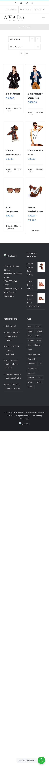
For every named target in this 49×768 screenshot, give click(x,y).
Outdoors (31, 364)
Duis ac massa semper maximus (12, 350)
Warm (30, 382)
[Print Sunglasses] (13, 190)
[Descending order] (38, 39)
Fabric (37, 336)
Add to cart (10, 110)
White (38, 382)
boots (38, 327)
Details (18, 108)
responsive (32, 368)
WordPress (24, 419)
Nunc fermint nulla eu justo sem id (11, 364)
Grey (39, 340)
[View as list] (26, 53)
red (40, 364)
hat (29, 345)
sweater (31, 378)
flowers (31, 340)
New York (31, 359)
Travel (40, 378)
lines (30, 350)
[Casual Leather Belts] (13, 133)
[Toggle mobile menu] (43, 18)
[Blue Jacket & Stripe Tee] (35, 76)
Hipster (37, 345)
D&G (30, 336)
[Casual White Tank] (35, 133)
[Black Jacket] (13, 76)
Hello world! (10, 326)
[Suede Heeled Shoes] (35, 190)
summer (31, 373)
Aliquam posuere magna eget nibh (13, 376)
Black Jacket (13, 94)
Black (30, 327)
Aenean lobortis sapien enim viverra (12, 336)
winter (30, 387)
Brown (30, 331)
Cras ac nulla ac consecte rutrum (13, 386)
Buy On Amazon (10, 227)
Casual (39, 331)
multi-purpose (34, 354)
